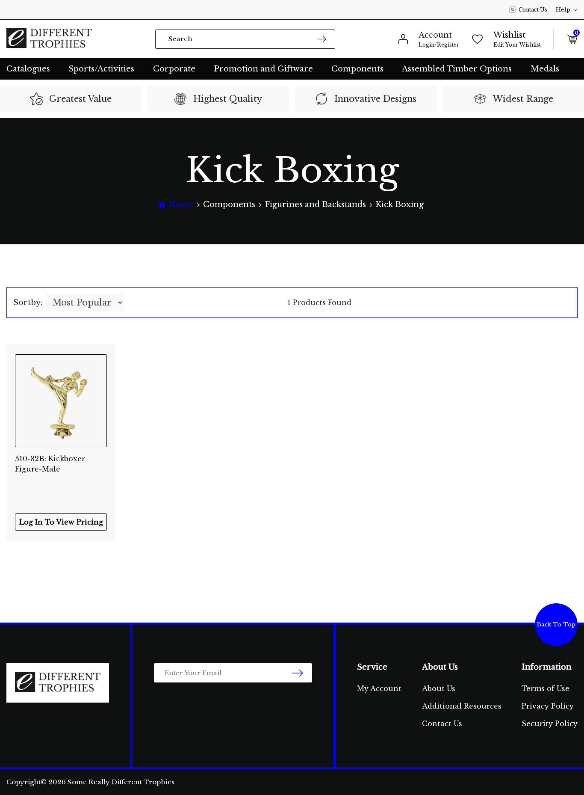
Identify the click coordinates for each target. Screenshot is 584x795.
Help (563, 9)
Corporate (174, 69)
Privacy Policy (548, 706)
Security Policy (550, 723)
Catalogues (28, 69)
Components (357, 69)
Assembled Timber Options (457, 69)
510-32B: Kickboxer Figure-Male (50, 463)
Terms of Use (545, 688)
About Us (438, 688)
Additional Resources (461, 706)
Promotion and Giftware (263, 69)
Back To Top (556, 624)
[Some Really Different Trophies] (49, 39)
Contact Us (533, 9)
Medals (545, 69)
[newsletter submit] (298, 673)
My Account (379, 688)
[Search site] (322, 39)
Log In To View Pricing (61, 522)
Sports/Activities (101, 69)
